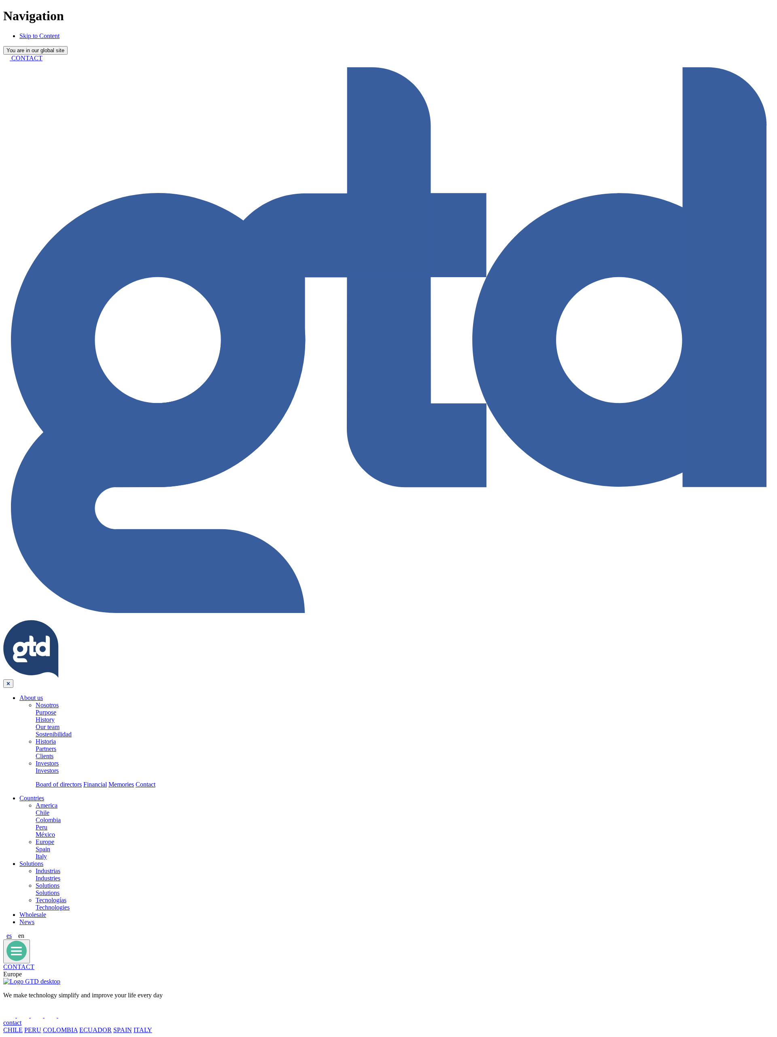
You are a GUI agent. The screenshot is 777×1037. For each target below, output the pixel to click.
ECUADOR (95, 1029)
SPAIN (122, 1029)
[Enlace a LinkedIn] (24, 1015)
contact (12, 1022)
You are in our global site (35, 50)
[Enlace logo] (31, 981)
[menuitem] (31, 697)
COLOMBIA (60, 1029)
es (9, 935)
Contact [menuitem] (145, 784)
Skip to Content (39, 35)
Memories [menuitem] (121, 784)
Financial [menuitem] (95, 784)
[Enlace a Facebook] (10, 1015)
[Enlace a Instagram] (64, 1015)
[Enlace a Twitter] (38, 1015)
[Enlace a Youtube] (51, 1015)
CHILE (13, 1029)
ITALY (143, 1029)
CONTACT (18, 966)
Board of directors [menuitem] (59, 784)
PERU (32, 1029)
